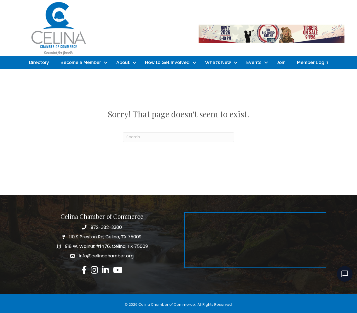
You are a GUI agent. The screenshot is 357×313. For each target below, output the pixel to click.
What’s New (218, 62)
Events (253, 62)
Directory (39, 62)
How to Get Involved (167, 62)
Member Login (312, 62)
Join (281, 62)
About (123, 62)
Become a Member (81, 62)
